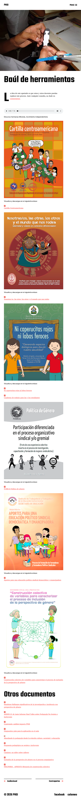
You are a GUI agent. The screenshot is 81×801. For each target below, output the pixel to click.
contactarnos (15, 98)
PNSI (6, 4)
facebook (59, 794)
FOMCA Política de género (14, 488)
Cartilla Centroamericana (13, 207)
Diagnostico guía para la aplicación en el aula (21, 730)
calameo (72, 794)
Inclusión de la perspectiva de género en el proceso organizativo (29, 759)
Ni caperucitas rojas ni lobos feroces (18, 390)
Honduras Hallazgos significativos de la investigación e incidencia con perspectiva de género (31, 705)
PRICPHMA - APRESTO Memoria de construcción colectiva (27, 766)
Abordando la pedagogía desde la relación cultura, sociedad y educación (32, 738)
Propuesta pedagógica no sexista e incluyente (21, 745)
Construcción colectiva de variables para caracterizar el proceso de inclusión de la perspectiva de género (33, 681)
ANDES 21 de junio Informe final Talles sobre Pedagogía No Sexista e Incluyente (31, 715)
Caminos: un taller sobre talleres (16, 752)
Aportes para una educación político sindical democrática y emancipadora (32, 579)
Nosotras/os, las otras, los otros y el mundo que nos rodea (26, 299)
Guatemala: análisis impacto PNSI (17, 723)
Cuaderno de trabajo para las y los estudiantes (22, 397)
